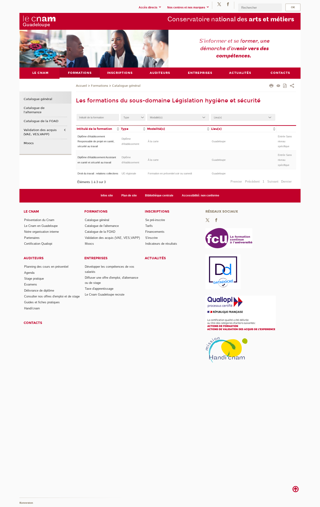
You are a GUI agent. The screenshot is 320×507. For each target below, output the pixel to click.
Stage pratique (34, 278)
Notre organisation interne (41, 231)
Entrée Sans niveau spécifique (285, 141)
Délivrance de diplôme (39, 290)
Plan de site (129, 195)
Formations (99, 86)
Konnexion (26, 502)
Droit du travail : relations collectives (98, 173)
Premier (236, 181)
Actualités (155, 258)
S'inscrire (151, 238)
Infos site (107, 195)
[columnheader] (98, 128)
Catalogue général (126, 86)
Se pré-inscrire (155, 220)
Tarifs (149, 226)
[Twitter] (219, 4)
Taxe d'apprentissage (99, 288)
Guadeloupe (219, 141)
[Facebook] (228, 4)
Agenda (29, 272)
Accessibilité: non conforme (200, 195)
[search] (260, 7)
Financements (154, 231)
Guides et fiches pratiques (42, 302)
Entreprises (96, 258)
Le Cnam (31, 212)
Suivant (272, 181)
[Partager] (292, 86)
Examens (30, 284)
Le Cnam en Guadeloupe (41, 226)
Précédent (252, 181)
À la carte (153, 141)
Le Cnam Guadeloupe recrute (104, 294)
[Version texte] (278, 86)
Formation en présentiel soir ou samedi (170, 173)
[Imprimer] (271, 86)
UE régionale (129, 173)
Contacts (33, 323)
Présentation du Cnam (39, 220)
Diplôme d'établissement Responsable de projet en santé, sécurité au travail (96, 141)
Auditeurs (34, 258)
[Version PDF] (285, 86)
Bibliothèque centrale (159, 195)
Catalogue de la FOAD (41, 121)
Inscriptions (157, 212)
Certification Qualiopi (38, 243)
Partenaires (32, 238)
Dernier (286, 181)
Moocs (29, 143)
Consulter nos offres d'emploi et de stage (52, 296)
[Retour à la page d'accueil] (57, 21)
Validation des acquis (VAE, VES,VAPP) (40, 132)
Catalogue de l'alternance (34, 110)
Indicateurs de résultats (161, 243)
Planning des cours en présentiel (46, 266)
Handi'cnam (32, 308)
